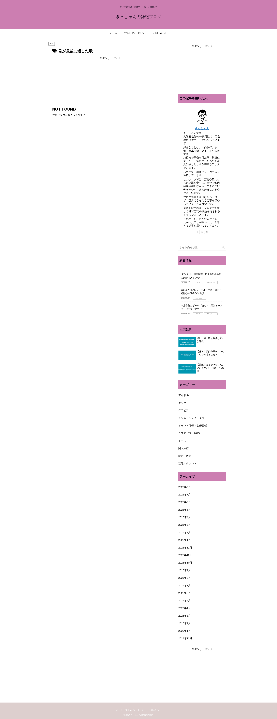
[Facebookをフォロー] (198, 232)
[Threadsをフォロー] (202, 232)
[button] (223, 247)
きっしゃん (202, 128)
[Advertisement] (110, 81)
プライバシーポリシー (135, 710)
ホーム (119, 710)
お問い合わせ (155, 710)
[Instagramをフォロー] (206, 232)
